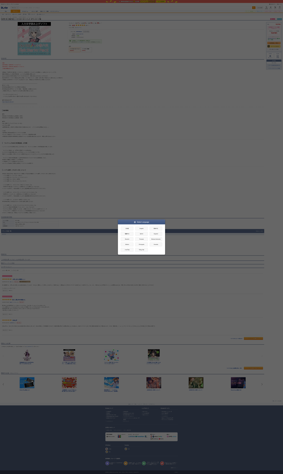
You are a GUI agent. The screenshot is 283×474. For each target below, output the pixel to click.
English (141, 228)
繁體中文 (127, 234)
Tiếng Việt (141, 249)
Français (141, 239)
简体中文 (156, 228)
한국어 (141, 234)
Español (156, 234)
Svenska (156, 244)
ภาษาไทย (127, 249)
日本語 (127, 228)
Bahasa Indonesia (155, 239)
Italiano (127, 244)
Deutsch (127, 239)
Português (141, 244)
